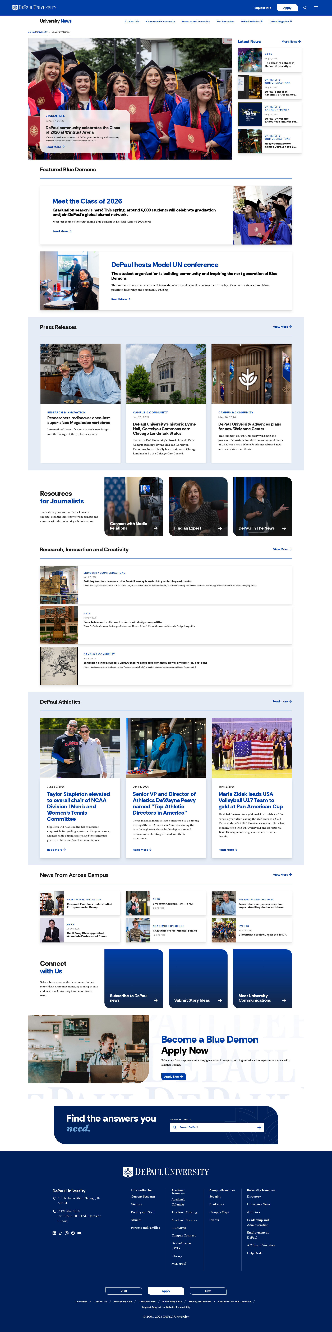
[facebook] (73, 1233)
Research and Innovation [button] (196, 21)
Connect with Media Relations (128, 526)
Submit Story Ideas (192, 1000)
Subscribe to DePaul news (128, 998)
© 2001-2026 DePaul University (166, 1317)
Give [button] (208, 1291)
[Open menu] (317, 7)
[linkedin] (54, 1233)
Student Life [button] (132, 21)
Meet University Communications (255, 998)
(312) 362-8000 (68, 1211)
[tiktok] (60, 1233)
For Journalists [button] (225, 21)
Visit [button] (124, 1291)
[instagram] (66, 1233)
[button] (252, 21)
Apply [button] (166, 1291)
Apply (287, 8)
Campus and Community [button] (160, 21)
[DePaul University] (39, 8)
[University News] (56, 21)
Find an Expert (187, 528)
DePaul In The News (257, 528)
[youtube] (79, 1233)
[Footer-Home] (166, 1172)
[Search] (259, 1127)
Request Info (262, 8)
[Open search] (305, 8)
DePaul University (38, 31)
